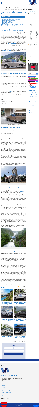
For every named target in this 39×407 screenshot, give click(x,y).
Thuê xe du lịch (10, 9)
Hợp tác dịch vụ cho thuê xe (7, 394)
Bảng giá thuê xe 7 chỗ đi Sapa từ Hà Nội (9, 20)
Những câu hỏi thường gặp (6, 392)
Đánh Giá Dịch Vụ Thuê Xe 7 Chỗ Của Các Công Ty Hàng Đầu (12, 30)
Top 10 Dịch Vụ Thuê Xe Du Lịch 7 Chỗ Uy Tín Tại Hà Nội (11, 26)
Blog (30, 107)
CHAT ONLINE (35, 405)
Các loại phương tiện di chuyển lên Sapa (9, 22)
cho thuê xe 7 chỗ (8, 48)
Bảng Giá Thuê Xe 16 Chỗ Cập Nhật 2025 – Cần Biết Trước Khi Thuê (31, 51)
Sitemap (3, 395)
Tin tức (30, 108)
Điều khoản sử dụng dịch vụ (7, 390)
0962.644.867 (4, 405)
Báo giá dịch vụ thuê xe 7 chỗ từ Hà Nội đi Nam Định (11, 25)
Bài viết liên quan (5, 23)
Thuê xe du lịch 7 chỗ (16, 9)
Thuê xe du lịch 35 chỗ (33, 99)
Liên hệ (3, 387)
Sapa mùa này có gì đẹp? (7, 21)
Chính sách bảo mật (5, 389)
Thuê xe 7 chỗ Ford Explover (7, 29)
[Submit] (37, 74)
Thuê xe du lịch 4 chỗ (33, 92)
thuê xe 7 (4, 79)
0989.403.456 (4, 402)
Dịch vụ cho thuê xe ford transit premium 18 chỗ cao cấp (37, 16)
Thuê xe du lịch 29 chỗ (33, 98)
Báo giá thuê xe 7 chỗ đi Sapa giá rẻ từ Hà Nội (9, 18)
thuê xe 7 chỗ (10, 70)
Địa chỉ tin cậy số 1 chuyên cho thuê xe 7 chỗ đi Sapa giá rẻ (11, 19)
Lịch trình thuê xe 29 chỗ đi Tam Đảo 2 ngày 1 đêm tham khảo (12, 24)
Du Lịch (30, 110)
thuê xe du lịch (21, 191)
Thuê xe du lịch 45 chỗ (33, 101)
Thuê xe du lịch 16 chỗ (33, 96)
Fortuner (10, 91)
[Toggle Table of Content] (24, 17)
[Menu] (1, 3)
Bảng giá (30, 112)
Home (6, 9)
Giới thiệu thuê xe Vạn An (6, 385)
